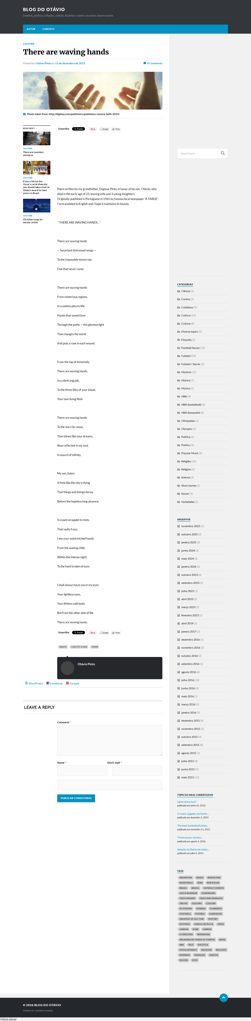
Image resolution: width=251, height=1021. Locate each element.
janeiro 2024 (188, 566)
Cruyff (184, 903)
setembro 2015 (190, 744)
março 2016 (188, 704)
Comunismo (208, 893)
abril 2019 (187, 623)
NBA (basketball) (191, 404)
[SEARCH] (223, 153)
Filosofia (186, 339)
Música (185, 388)
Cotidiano (187, 307)
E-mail (117, 762)
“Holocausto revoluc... (190, 837)
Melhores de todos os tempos (197, 939)
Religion (186, 469)
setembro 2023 (190, 582)
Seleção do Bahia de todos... (193, 849)
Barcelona (214, 877)
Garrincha (215, 914)
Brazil (195, 888)
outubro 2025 (189, 534)
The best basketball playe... (192, 825)
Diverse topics (189, 331)
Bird (200, 883)
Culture (28, 43)
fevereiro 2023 (190, 615)
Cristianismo (187, 898)
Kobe (196, 929)
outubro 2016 (189, 655)
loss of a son (79, 647)
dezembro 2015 (190, 720)
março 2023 (188, 607)
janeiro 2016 (188, 712)
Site (109, 762)
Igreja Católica (203, 924)
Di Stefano (186, 908)
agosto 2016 (188, 672)
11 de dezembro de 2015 (70, 63)
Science (185, 477)
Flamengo (216, 908)
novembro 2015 (190, 728)
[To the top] (223, 997)
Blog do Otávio (44, 9)
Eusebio (201, 908)
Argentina (186, 877)
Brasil (183, 888)
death (63, 647)
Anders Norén (44, 1010)
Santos (214, 955)
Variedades (187, 501)
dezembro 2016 (190, 639)
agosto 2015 (188, 753)
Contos (185, 299)
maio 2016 (187, 696)
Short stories (188, 485)
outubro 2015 (189, 736)
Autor (31, 29)
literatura (186, 934)
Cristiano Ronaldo (211, 898)
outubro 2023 (189, 574)
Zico (195, 960)
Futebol (186, 355)
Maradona (203, 934)
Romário (185, 955)
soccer (184, 960)
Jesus (221, 924)
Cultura (185, 315)
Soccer (185, 493)
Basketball (186, 883)
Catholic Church (214, 888)
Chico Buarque (188, 893)
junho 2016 (188, 688)
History (185, 380)
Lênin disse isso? (186, 801)
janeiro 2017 (188, 631)
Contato (48, 29)
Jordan (184, 929)
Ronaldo (199, 955)
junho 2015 (188, 769)
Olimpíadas (188, 420)
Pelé (191, 945)
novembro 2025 (190, 526)
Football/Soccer (190, 347)
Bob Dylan (213, 883)
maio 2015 (187, 777)
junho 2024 (188, 550)
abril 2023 (187, 599)
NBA (184, 396)
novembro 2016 (190, 647)
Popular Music (189, 453)
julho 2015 (187, 761)
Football (185, 914)
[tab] (34, 684)
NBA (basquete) (190, 412)
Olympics (186, 428)
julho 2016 (187, 680)
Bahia (200, 877)
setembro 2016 (190, 663)
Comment (64, 722)
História (186, 372)
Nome (61, 762)
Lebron (207, 929)
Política (185, 436)
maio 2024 (187, 558)
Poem (95, 647)
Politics (185, 445)
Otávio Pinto (43, 63)
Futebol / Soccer (190, 364)
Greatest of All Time (192, 919)
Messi (222, 939)
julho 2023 (187, 591)
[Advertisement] (109, 161)
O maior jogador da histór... (193, 813)
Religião (186, 461)
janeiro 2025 (188, 542)
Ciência (185, 291)
